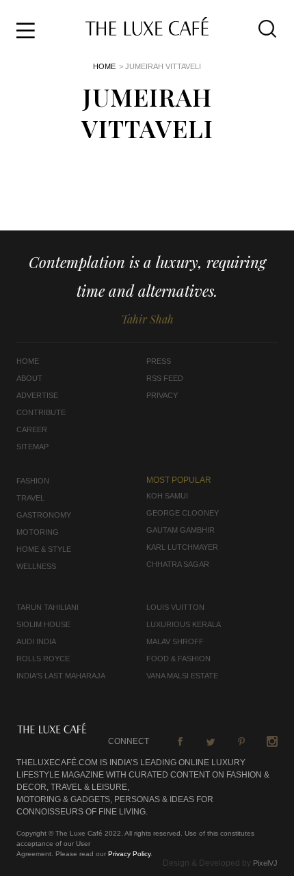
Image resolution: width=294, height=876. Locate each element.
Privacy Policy (129, 854)
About (29, 378)
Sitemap (32, 446)
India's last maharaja (60, 676)
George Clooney (182, 513)
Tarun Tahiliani (47, 607)
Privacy (162, 395)
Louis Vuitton (175, 607)
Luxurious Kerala (183, 624)
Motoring (37, 532)
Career (31, 429)
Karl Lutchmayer (182, 547)
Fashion (32, 481)
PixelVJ (265, 863)
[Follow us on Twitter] (210, 741)
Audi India (36, 641)
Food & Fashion (178, 658)
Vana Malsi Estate (182, 676)
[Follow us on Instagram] (272, 741)
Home (104, 66)
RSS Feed (164, 378)
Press (158, 361)
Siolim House (43, 624)
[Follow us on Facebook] (179, 741)
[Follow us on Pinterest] (241, 741)
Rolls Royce (43, 658)
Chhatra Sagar (177, 564)
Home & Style (43, 549)
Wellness (36, 566)
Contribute (41, 412)
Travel (30, 498)
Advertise (37, 395)
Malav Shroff (175, 641)
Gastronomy (43, 515)
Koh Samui (167, 496)
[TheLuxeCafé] (147, 31)
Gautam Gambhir (180, 530)
